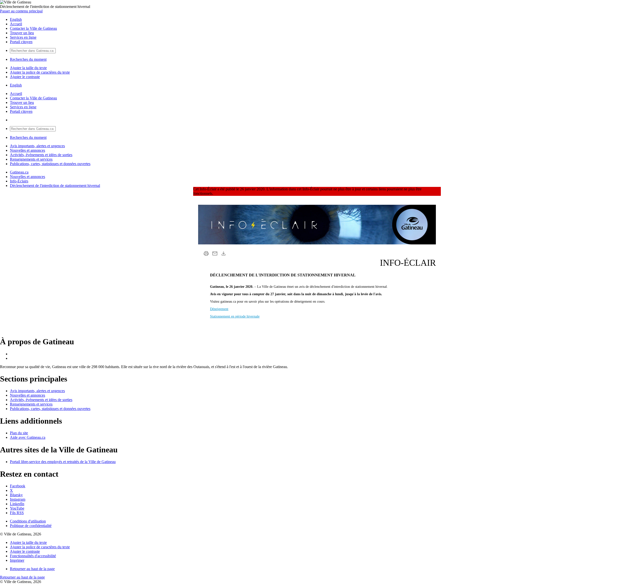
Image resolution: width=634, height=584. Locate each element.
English (16, 19)
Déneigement (219, 309)
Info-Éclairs (19, 181)
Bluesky (16, 495)
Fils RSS (17, 513)
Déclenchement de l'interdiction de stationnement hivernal (55, 185)
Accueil (16, 24)
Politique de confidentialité (31, 526)
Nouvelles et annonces (27, 150)
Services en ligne (23, 37)
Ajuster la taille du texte (28, 68)
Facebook (17, 486)
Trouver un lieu (22, 33)
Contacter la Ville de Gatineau (33, 28)
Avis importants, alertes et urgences (37, 146)
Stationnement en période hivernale (235, 316)
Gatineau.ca (19, 172)
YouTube (17, 508)
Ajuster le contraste (25, 77)
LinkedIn (17, 504)
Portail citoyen (21, 42)
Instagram (17, 499)
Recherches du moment (28, 59)
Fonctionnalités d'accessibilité (33, 556)
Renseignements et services (31, 159)
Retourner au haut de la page (32, 569)
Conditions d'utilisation (28, 521)
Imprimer (17, 560)
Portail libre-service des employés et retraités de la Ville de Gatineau (63, 462)
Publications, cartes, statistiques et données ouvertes (50, 164)
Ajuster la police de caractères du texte (40, 72)
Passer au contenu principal (21, 11)
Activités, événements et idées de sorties (41, 155)
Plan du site (19, 433)
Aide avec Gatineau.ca (27, 437)
